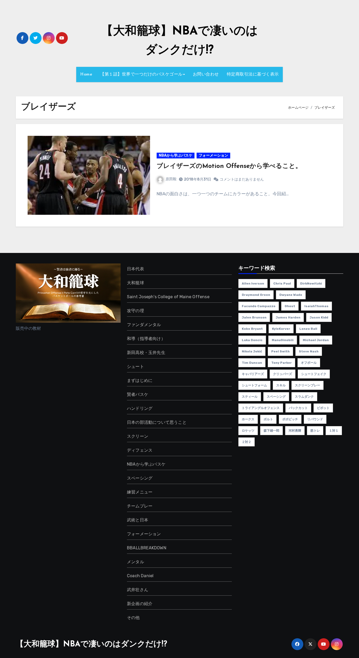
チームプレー (139, 506)
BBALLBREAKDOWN (146, 547)
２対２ (246, 442)
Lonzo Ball (308, 329)
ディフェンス (139, 450)
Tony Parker (281, 363)
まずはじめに (139, 380)
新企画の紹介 (139, 603)
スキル (281, 385)
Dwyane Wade (290, 295)
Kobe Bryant (252, 329)
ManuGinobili (283, 340)
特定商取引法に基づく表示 (253, 74)
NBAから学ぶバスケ (175, 155)
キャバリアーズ (253, 374)
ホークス (248, 419)
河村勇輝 (295, 430)
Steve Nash (309, 351)
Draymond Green (256, 295)
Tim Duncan (252, 363)
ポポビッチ (290, 419)
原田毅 (171, 179)
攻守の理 (135, 310)
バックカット (298, 408)
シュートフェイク (313, 374)
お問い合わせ (206, 74)
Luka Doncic (252, 340)
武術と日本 (137, 519)
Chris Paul (282, 283)
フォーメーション (213, 155)
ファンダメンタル (144, 324)
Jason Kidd (319, 317)
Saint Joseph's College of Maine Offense (168, 296)
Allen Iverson (253, 283)
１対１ (334, 430)
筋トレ (315, 430)
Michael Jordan (316, 340)
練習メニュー (139, 492)
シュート (135, 366)
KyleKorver (281, 329)
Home (86, 74)
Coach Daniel (140, 575)
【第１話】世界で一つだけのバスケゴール (141, 74)
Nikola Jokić (252, 351)
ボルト (268, 419)
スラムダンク (304, 396)
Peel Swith (280, 351)
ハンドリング (139, 408)
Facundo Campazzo (258, 306)
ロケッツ (248, 430)
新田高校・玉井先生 (146, 352)
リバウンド (315, 419)
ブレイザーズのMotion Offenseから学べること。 (229, 166)
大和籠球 (135, 282)
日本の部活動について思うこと (157, 422)
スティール (250, 396)
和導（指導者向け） (146, 338)
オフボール (309, 363)
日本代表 (135, 268)
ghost (290, 306)
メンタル (135, 561)
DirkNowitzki (311, 283)
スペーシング (139, 478)
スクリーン (137, 436)
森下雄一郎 (271, 430)
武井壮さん (137, 589)
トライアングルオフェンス (261, 408)
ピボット (323, 408)
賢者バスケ (137, 394)
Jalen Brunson (254, 317)
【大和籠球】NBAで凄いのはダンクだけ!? (91, 644)
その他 (133, 617)
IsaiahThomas (316, 306)
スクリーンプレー (307, 385)
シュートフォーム (254, 385)
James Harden (288, 317)
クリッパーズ (282, 374)
